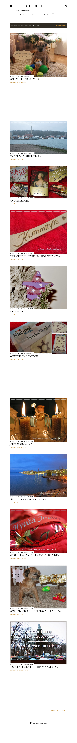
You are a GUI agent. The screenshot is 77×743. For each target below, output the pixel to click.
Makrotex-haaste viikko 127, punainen (34, 555)
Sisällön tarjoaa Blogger (40, 723)
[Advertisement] (38, 102)
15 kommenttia (21, 558)
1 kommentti (20, 159)
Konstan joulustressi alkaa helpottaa (35, 611)
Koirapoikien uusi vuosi (25, 79)
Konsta (32, 14)
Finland (45, 14)
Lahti (38, 14)
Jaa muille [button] (13, 82)
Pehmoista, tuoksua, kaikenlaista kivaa (35, 256)
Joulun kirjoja (19, 200)
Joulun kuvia (18, 311)
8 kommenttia (21, 82)
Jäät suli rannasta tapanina (28, 499)
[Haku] (66, 6)
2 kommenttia (21, 502)
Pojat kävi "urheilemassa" (26, 156)
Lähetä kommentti (22, 670)
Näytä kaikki (61, 25)
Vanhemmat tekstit (59, 711)
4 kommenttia (21, 447)
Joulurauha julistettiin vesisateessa (34, 666)
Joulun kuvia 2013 (21, 444)
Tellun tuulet (30, 6)
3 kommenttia (21, 614)
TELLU (25, 14)
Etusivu (19, 14)
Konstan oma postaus (24, 356)
